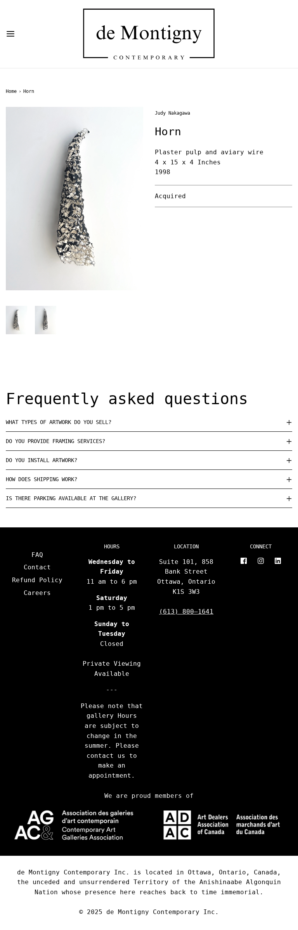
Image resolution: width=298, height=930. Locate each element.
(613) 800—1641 (186, 611)
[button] (16, 320)
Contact (37, 567)
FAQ (37, 554)
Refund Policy (37, 580)
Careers (37, 593)
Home (11, 91)
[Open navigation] (10, 33)
